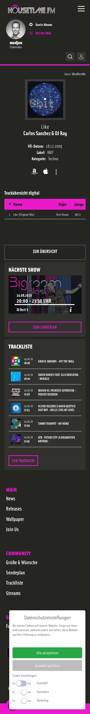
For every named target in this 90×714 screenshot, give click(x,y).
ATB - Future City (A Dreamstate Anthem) (56, 439)
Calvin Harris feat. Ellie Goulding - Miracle (58, 376)
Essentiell (42, 683)
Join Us (12, 529)
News (10, 498)
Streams (13, 593)
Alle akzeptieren (47, 652)
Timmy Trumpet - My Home (53, 423)
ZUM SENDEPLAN (45, 327)
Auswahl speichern (47, 665)
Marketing (42, 700)
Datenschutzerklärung (55, 642)
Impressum (33, 642)
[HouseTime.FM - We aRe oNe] (31, 16)
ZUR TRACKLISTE (23, 460)
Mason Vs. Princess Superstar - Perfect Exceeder (57, 392)
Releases (14, 508)
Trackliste (14, 583)
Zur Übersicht (45, 251)
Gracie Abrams (44, 24)
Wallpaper (15, 519)
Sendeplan (15, 572)
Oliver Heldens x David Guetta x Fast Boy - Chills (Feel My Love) (56, 408)
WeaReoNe (79, 73)
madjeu (16, 42)
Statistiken (43, 691)
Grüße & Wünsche (21, 562)
